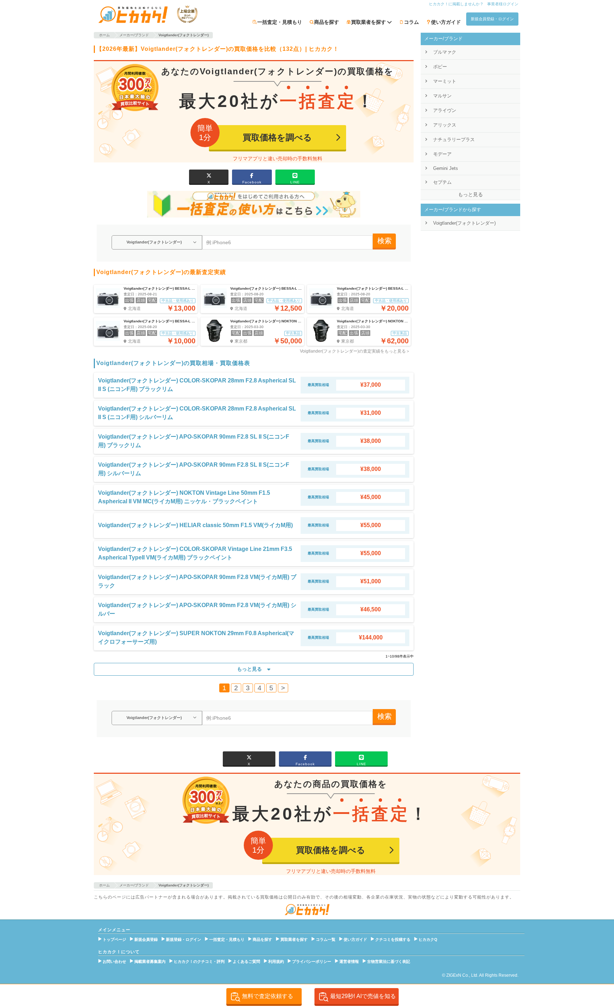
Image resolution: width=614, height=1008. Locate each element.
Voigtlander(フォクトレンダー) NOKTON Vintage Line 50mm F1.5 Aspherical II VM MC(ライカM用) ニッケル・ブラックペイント (184, 497)
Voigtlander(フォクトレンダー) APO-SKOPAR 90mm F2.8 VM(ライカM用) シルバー (197, 609)
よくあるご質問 (246, 961)
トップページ (114, 939)
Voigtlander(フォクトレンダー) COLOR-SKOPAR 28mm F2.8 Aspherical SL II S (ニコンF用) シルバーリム (197, 413)
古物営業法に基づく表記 (388, 961)
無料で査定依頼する (267, 996)
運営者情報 (349, 961)
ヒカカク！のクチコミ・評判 (199, 961)
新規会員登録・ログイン (492, 19)
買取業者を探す (294, 939)
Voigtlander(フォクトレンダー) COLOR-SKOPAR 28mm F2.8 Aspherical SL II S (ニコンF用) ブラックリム (197, 384)
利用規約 (276, 961)
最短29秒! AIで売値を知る (363, 996)
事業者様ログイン (502, 4)
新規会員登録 (146, 939)
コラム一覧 (325, 939)
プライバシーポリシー (311, 961)
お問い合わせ (114, 961)
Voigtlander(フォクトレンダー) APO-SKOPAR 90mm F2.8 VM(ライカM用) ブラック (197, 581)
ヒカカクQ (428, 939)
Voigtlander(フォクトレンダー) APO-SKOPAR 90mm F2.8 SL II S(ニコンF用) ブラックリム (193, 441)
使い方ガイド (446, 22)
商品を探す (326, 22)
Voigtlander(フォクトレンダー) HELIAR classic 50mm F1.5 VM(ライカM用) (195, 525)
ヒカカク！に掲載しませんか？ (456, 4)
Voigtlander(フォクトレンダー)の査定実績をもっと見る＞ (355, 351)
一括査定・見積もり (279, 22)
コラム (411, 22)
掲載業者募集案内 (150, 961)
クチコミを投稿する (392, 939)
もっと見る (249, 669)
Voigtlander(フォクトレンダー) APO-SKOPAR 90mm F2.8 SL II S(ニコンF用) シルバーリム (193, 469)
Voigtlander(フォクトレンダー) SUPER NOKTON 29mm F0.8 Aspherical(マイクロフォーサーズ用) (196, 637)
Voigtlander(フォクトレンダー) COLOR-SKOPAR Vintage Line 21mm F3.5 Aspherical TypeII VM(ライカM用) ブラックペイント (195, 553)
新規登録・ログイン (183, 939)
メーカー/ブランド (443, 38)
